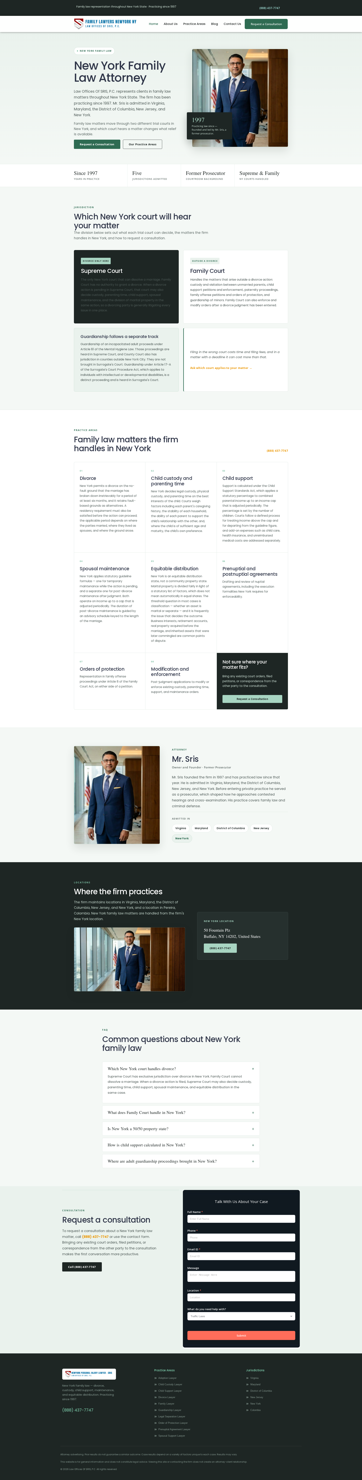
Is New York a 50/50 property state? (138, 1128)
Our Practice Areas (142, 144)
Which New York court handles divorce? (142, 1068)
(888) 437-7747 (277, 451)
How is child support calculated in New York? (146, 1145)
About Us (171, 24)
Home (153, 24)
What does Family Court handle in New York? (146, 1112)
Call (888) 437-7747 (82, 1267)
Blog (214, 24)
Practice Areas (194, 24)
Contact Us (232, 24)
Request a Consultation (97, 144)
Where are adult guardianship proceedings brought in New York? (162, 1161)
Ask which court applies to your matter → (221, 368)
